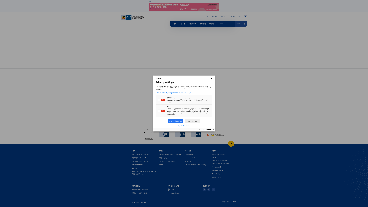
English (158, 78)
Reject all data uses (184, 126)
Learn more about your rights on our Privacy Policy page (173, 93)
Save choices (192, 121)
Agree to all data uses (175, 121)
